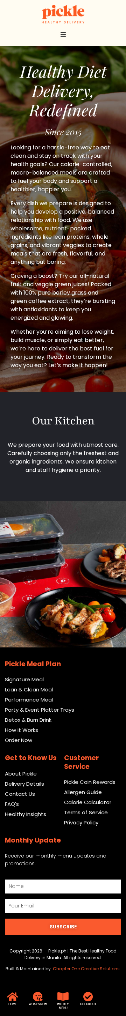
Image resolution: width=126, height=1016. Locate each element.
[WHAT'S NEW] (38, 997)
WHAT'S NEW (38, 1004)
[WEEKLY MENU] (63, 997)
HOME (12, 1004)
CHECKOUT (88, 1004)
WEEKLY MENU (63, 1006)
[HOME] (13, 997)
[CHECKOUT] (88, 997)
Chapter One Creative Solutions (87, 969)
